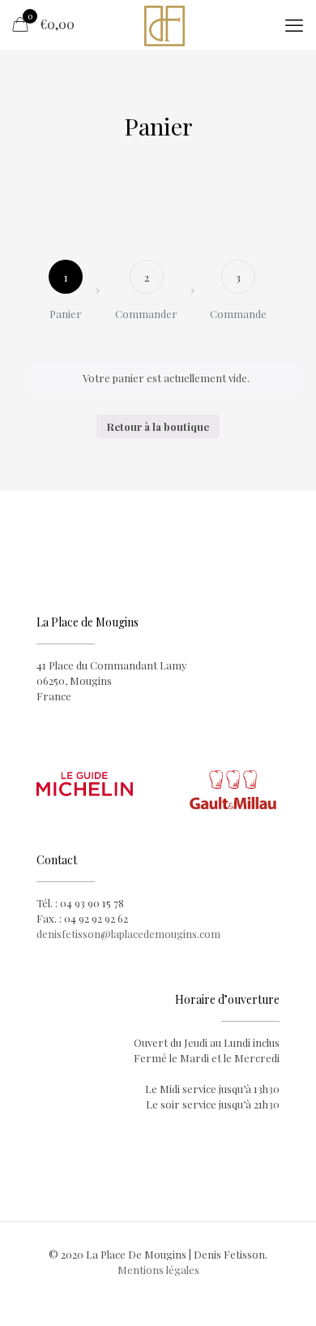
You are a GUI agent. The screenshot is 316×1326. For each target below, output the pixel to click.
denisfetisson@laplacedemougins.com (128, 934)
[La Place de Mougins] (164, 24)
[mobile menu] (294, 24)
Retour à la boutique (158, 426)
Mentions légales (158, 1269)
